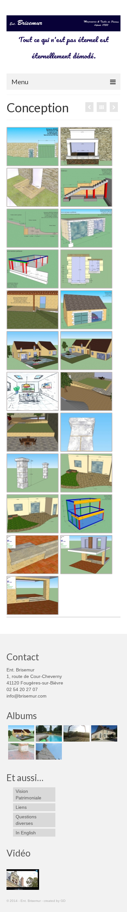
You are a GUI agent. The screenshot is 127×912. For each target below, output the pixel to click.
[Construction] (76, 733)
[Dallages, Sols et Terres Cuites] (20, 751)
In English (26, 832)
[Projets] (103, 733)
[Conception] (20, 733)
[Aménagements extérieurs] (89, 107)
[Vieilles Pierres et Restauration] (114, 107)
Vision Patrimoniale (28, 794)
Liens (21, 807)
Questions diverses (26, 820)
